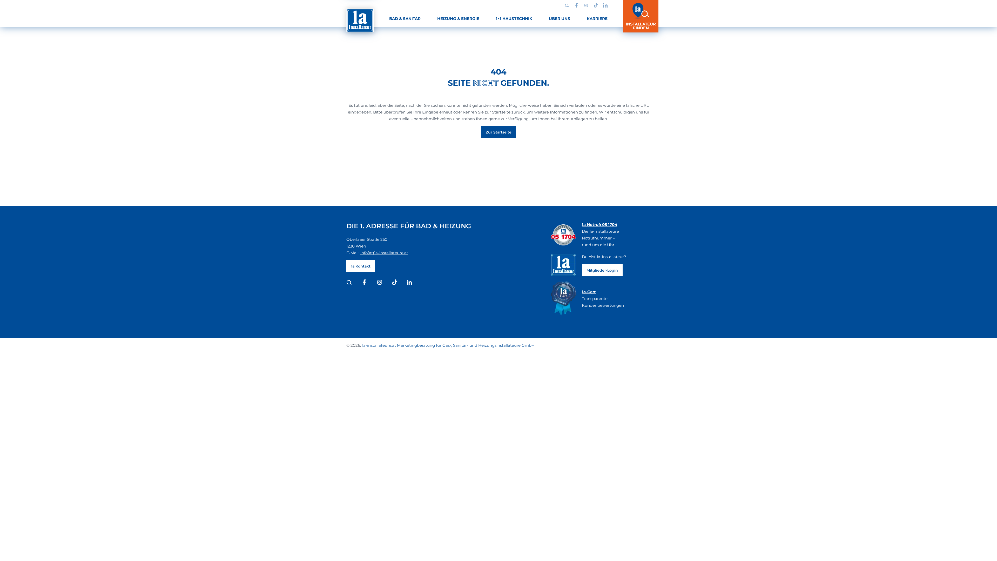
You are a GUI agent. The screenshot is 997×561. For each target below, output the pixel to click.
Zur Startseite (498, 132)
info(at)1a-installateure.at (384, 252)
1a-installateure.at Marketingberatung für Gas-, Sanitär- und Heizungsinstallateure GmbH (448, 345)
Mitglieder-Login (602, 270)
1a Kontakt (360, 266)
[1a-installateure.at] (360, 20)
